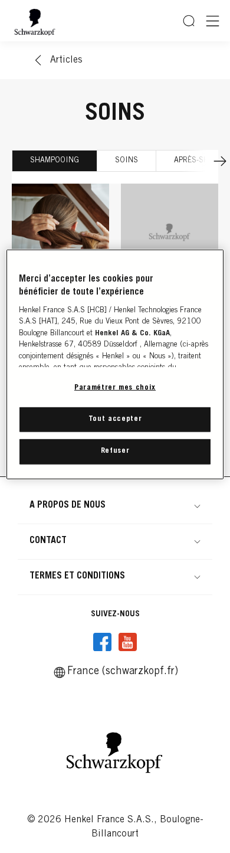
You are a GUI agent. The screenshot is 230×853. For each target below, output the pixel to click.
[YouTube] (127, 642)
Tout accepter (115, 419)
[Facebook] (102, 642)
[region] (115, 364)
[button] (115, 505)
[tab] (54, 161)
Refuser (115, 451)
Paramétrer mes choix (115, 388)
